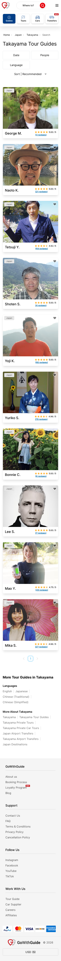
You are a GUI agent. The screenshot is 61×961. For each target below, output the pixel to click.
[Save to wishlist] (55, 90)
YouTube (10, 871)
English (7, 691)
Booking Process (16, 782)
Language (16, 65)
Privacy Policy (14, 832)
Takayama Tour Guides (34, 717)
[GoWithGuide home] (6, 5)
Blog (8, 793)
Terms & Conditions (17, 826)
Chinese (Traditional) (16, 696)
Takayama (32, 34)
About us (11, 776)
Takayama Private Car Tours (21, 728)
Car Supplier (13, 904)
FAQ (8, 821)
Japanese (21, 691)
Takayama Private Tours (18, 722)
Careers (10, 910)
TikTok (9, 876)
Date (16, 55)
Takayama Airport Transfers (20, 739)
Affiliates (11, 915)
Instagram (11, 860)
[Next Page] (37, 658)
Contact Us (12, 815)
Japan (18, 34)
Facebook (11, 865)
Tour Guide (12, 899)
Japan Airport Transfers (18, 733)
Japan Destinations (15, 744)
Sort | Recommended (28, 74)
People (44, 55)
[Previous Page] (23, 658)
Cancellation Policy (17, 837)
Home (6, 34)
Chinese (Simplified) (15, 702)
